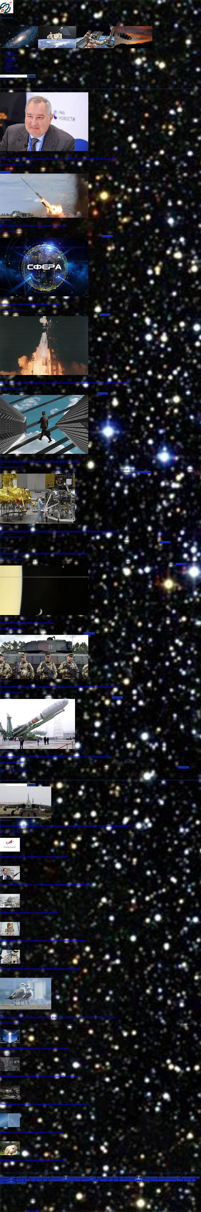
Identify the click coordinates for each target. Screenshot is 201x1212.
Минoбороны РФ (131, 1178)
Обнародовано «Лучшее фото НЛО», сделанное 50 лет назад (38, 1075)
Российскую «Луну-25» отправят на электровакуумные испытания (43, 940)
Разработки (11, 65)
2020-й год (4, 1178)
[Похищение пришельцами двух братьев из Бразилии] (10, 1042)
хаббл (2, 1183)
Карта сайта (12, 71)
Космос (9, 57)
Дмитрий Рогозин (58, 1178)
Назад (3, 770)
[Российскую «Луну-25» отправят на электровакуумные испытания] (10, 935)
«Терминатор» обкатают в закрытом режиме (29, 912)
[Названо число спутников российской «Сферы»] (100, 267)
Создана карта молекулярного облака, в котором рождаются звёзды (44, 553)
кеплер (138, 1180)
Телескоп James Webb (57, 1180)
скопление (146, 1180)
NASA (9, 63)
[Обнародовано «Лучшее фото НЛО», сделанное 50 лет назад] (10, 1070)
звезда (116, 1180)
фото (194, 1180)
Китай (99, 1178)
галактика (103, 1180)
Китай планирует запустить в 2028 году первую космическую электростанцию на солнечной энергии (64, 382)
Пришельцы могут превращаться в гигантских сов (32, 1159)
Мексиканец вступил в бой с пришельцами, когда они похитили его (43, 1103)
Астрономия (12, 55)
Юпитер (77, 1180)
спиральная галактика (167, 1180)
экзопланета (21, 1183)
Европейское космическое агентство (81, 1178)
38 (20, 770)
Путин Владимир (188, 1178)
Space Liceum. (7, 17)
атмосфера (85, 1180)
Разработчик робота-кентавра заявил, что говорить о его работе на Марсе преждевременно (59, 531)
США (33, 1180)
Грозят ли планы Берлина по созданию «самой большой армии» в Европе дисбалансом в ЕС (59, 686)
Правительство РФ (173, 1178)
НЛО (8, 68)
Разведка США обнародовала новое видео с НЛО (31, 1132)
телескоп (187, 1180)
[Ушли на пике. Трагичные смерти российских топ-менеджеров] (100, 424)
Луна (111, 1178)
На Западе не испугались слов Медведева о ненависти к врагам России (45, 884)
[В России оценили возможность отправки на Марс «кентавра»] (10, 963)
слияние (154, 1180)
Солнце (39, 1180)
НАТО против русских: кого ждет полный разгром (32, 225)
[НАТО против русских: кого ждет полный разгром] (100, 196)
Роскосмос (11, 60)
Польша (161, 1178)
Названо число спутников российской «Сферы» (30, 303)
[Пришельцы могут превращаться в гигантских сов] (10, 1154)
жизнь (110, 1180)
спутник (179, 1180)
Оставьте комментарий (11, 164)
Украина (69, 1180)
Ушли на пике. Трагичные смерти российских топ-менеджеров (40, 461)
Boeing (12, 1178)
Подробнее (5, 172)
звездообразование (127, 1180)
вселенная (95, 1180)
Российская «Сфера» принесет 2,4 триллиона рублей (33, 856)
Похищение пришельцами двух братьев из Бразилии (34, 1048)
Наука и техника (151, 1178)
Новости (10, 52)
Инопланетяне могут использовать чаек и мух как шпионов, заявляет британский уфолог (58, 1017)
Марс (121, 1178)
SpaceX (25, 1178)
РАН (198, 1178)
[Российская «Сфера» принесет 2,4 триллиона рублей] (10, 851)
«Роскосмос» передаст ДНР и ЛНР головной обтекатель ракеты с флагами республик (55, 756)
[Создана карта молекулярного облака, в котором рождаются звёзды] (100, 545)
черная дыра (10, 1183)
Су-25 (45, 1180)
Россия (27, 1180)
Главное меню (7, 79)
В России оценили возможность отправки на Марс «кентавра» (40, 968)
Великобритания (35, 1178)
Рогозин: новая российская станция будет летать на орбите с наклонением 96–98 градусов (57, 158)
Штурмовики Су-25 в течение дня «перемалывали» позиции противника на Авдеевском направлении (65, 825)
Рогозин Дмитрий (7, 1180)
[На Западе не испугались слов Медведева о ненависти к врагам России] (10, 879)
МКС (116, 1178)
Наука (141, 1178)
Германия (46, 1178)
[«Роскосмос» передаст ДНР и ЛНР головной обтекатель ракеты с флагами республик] (100, 724)
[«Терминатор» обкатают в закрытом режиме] (10, 907)
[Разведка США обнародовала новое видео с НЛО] (10, 1126)
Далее (25, 770)
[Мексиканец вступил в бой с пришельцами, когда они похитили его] (10, 1098)
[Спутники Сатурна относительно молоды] (100, 591)
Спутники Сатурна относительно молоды (27, 622)
